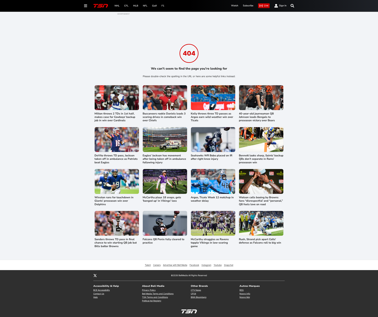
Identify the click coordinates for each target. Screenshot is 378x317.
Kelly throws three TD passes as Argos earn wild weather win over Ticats (212, 117)
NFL (145, 5)
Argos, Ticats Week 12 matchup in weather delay (212, 199)
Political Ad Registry (151, 300)
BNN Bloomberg (198, 297)
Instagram (206, 265)
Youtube (218, 265)
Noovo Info (244, 293)
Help (95, 297)
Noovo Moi (244, 297)
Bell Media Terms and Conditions (157, 293)
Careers (157, 265)
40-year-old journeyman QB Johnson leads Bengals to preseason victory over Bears (257, 117)
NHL (117, 5)
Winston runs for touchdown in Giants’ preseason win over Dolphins (113, 201)
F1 (163, 5)
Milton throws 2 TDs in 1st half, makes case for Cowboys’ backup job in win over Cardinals (114, 117)
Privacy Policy (149, 290)
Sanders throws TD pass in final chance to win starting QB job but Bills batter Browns (115, 243)
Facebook (194, 265)
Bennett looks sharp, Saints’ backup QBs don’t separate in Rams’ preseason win (261, 159)
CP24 (193, 293)
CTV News (196, 290)
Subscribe (248, 5)
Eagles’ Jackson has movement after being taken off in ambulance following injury (164, 159)
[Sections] (86, 6)
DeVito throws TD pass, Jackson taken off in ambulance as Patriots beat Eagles (116, 159)
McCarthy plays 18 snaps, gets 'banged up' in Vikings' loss (162, 199)
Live (266, 5)
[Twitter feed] (95, 275)
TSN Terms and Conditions (155, 297)
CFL (126, 5)
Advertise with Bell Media (175, 265)
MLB (135, 5)
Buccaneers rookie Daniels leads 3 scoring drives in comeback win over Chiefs (164, 117)
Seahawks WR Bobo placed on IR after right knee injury (211, 157)
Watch (234, 5)
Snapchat (228, 265)
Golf (154, 5)
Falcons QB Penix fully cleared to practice (163, 241)
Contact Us (98, 293)
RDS (241, 290)
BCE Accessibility (101, 290)
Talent (148, 265)
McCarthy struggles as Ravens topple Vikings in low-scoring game (210, 243)
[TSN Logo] (100, 6)
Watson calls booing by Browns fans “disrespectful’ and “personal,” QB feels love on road (261, 201)
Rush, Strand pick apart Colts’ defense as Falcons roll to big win (260, 241)
